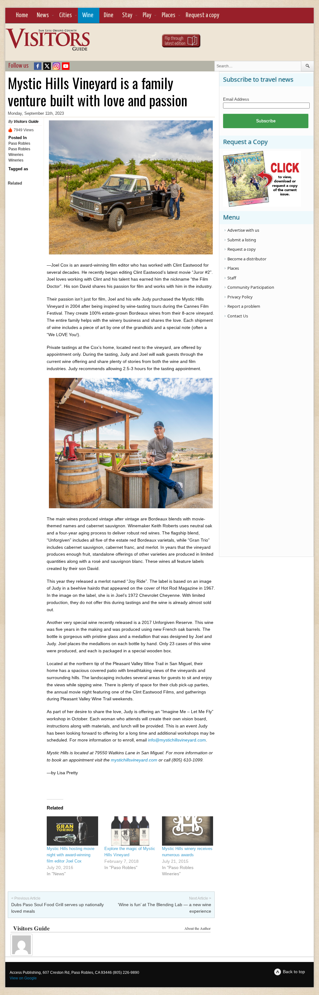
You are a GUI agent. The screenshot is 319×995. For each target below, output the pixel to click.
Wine (87, 15)
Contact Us (237, 316)
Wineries (15, 160)
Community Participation (250, 287)
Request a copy (202, 15)
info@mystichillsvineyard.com (177, 739)
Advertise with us (243, 230)
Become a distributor (246, 259)
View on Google (23, 978)
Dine (108, 15)
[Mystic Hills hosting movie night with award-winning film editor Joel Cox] (72, 831)
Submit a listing (241, 240)
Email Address (236, 99)
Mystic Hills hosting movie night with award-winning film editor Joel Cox (70, 854)
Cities (65, 15)
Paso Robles (19, 143)
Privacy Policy (240, 297)
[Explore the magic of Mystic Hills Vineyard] (130, 831)
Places (168, 15)
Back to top (294, 971)
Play (147, 15)
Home (22, 15)
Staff (231, 278)
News (43, 15)
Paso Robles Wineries (19, 152)
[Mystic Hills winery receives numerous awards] (187, 831)
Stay (127, 15)
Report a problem (243, 306)
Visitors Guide (26, 121)
